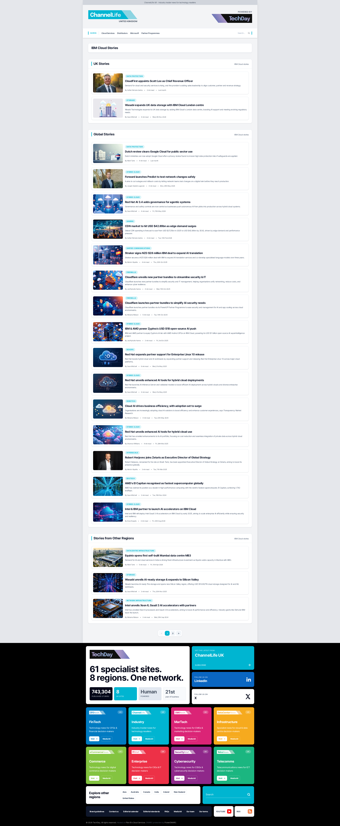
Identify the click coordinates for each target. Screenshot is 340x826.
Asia (124, 792)
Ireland (166, 792)
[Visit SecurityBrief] (187, 752)
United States (128, 798)
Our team (190, 811)
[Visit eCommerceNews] (102, 752)
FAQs (167, 811)
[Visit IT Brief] (144, 752)
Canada (146, 792)
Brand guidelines (97, 811)
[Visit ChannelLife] (144, 712)
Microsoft (134, 33)
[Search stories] (249, 794)
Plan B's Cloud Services (135, 822)
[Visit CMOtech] (187, 712)
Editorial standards (151, 811)
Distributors (122, 33)
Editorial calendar (131, 811)
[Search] (248, 33)
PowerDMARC (170, 822)
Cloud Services (107, 33)
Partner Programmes (150, 33)
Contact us (114, 811)
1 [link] (167, 633)
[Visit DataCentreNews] (230, 712)
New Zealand (179, 792)
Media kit (106, 739)
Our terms (203, 811)
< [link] (161, 633)
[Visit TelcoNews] (230, 752)
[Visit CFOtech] (102, 712)
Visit (93, 739)
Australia (135, 792)
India (156, 792)
